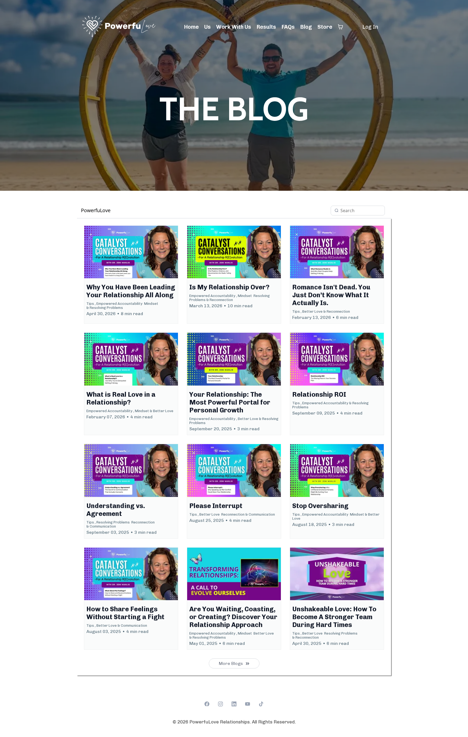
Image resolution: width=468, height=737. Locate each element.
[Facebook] (207, 704)
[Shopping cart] (340, 27)
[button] (131, 274)
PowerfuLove (95, 210)
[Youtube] (247, 704)
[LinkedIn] (234, 704)
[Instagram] (220, 704)
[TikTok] (261, 704)
